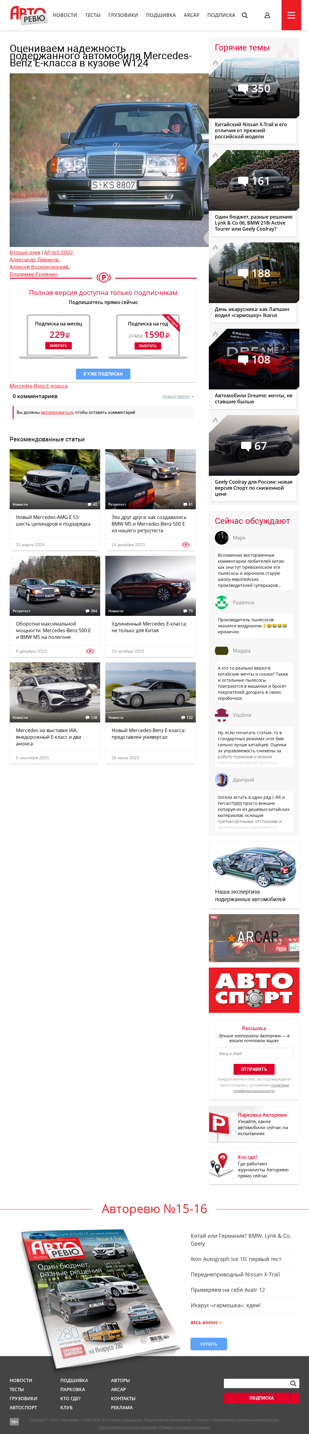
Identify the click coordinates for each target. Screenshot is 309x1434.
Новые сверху (176, 396)
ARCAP (191, 15)
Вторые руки (25, 252)
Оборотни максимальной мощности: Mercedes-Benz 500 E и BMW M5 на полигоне (53, 630)
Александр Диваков (34, 260)
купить (208, 1344)
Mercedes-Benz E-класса (39, 386)
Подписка (221, 15)
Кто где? (70, 1398)
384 (94, 611)
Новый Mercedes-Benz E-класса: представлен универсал (149, 733)
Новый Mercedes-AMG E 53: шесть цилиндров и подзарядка (53, 520)
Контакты (123, 1398)
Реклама (122, 1407)
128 (94, 717)
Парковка (72, 1389)
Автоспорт (23, 1407)
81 (191, 504)
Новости (65, 15)
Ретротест (117, 504)
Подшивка (161, 15)
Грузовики (123, 15)
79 (191, 611)
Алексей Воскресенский (39, 267)
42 (95, 504)
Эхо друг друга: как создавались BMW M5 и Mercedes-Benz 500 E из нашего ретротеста (149, 524)
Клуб (66, 1407)
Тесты (92, 15)
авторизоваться (57, 412)
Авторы (120, 1380)
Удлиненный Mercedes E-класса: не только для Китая (149, 627)
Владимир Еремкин (33, 274)
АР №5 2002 (58, 252)
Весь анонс (204, 1322)
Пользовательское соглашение (128, 1427)
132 (189, 717)
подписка (262, 1398)
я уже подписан (103, 374)
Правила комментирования (185, 1427)
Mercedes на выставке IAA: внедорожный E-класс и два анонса (48, 737)
